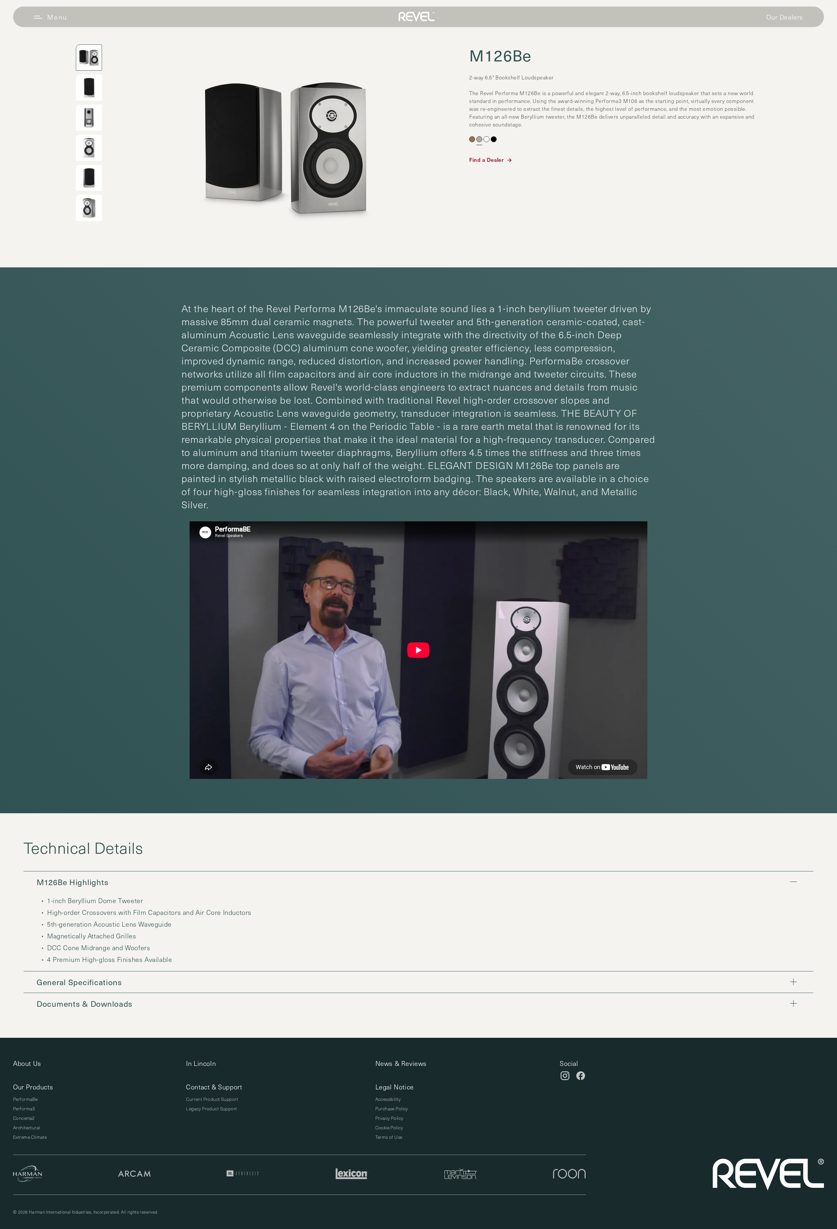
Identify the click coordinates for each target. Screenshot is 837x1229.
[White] (486, 139)
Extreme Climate (30, 1137)
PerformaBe (25, 1099)
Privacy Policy (389, 1118)
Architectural (26, 1127)
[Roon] (569, 1175)
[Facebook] (580, 1075)
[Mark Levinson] (460, 1174)
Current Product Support (212, 1099)
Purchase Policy (391, 1108)
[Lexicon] (351, 1174)
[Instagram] (565, 1075)
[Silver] (479, 139)
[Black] (494, 139)
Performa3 (24, 1108)
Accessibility (388, 1099)
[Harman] (27, 1175)
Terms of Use (388, 1137)
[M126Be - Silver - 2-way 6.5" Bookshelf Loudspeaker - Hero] (285, 146)
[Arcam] (134, 1174)
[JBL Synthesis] (243, 1174)
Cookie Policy (389, 1127)
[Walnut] (472, 139)
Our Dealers (784, 17)
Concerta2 (24, 1118)
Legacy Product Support (211, 1108)
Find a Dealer (486, 159)
